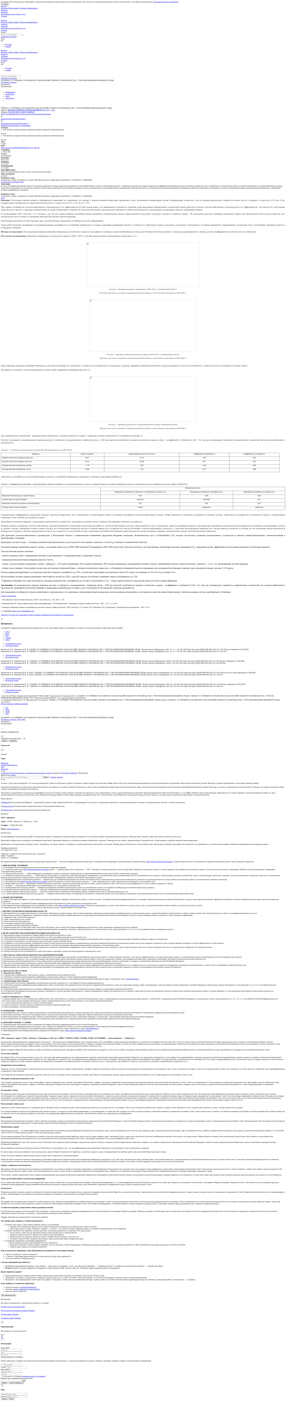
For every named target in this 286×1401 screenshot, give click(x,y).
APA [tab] (7, 636)
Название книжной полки (11, 738)
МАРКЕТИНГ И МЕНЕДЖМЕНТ (21, 112)
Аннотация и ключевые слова (12, 182)
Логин (3, 1394)
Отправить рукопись (9, 37)
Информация (10, 92)
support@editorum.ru (28, 1287)
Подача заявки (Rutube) (10, 1314)
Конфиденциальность (9, 765)
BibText (4, 704)
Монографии (13, 8)
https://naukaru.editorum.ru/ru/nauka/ (159, 862)
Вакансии (4, 763)
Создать (13, 775)
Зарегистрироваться (16, 1383)
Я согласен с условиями (12, 1376)
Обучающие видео (8, 14)
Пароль (3, 1396)
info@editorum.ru (13, 829)
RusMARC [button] (24, 704)
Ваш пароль (5, 1369)
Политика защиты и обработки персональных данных (31, 773)
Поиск (3, 32)
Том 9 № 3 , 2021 (48, 110)
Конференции (32, 8)
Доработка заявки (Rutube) (11, 1318)
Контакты (4, 769)
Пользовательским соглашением (166, 2)
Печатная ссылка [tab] (11, 646)
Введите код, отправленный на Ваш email (17, 1378)
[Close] (2, 619)
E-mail (3, 1367)
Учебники (23, 8)
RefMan (17, 704)
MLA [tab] (7, 634)
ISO (6, 708)
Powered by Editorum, (70, 773)
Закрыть (4, 741)
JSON (7, 712)
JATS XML (21, 719)
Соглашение (5, 773)
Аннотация (9, 94)
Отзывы (4, 16)
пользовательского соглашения (33, 1376)
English (8, 46)
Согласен (5, 4)
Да (2, 1337)
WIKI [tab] (7, 640)
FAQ (2, 767)
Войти (46, 777)
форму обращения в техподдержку (27, 1289)
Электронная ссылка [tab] (13, 644)
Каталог (4, 6)
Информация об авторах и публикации (16, 126)
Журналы (4, 8)
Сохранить (13, 741)
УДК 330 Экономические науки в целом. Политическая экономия (26, 114)
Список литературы (8, 596)
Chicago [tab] (8, 638)
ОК (24, 1380)
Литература (9, 98)
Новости (4, 10)
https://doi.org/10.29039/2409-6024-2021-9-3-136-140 (20, 148)
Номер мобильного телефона (12, 1357)
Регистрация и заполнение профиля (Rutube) (18, 1311)
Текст (7, 96)
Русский (8, 44)
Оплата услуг (20, 14)
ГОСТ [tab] (7, 632)
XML (7, 710)
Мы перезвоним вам (8, 1295)
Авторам (4, 12)
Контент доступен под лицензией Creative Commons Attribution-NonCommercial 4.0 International (37, 615)
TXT (7, 714)
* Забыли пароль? (56, 777)
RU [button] (2, 41)
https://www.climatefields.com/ (23, 611)
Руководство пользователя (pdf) (13, 1307)
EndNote (10, 704)
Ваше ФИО (5, 1348)
